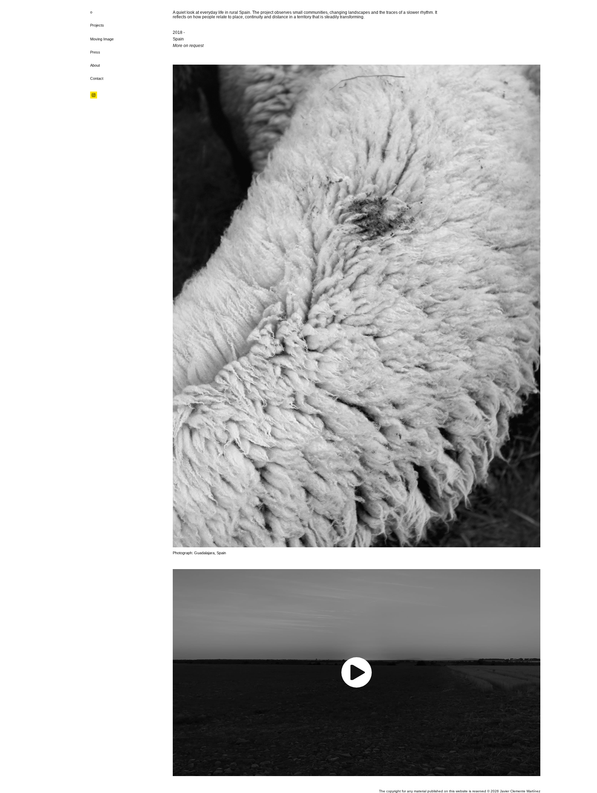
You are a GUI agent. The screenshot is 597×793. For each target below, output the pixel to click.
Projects (97, 25)
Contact (96, 78)
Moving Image (102, 39)
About (95, 65)
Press (95, 52)
